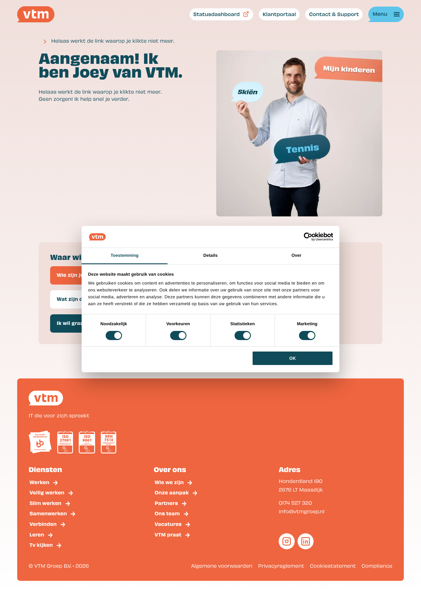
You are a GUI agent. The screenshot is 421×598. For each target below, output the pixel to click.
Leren (36, 534)
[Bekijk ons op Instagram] (287, 541)
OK (292, 358)
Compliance (377, 566)
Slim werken (45, 503)
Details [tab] (210, 255)
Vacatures (168, 523)
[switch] (178, 335)
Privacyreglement (281, 566)
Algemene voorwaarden (221, 566)
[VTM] (35, 14)
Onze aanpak (172, 492)
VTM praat (168, 534)
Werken (39, 482)
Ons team (167, 513)
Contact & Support (334, 14)
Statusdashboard (216, 14)
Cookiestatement (333, 566)
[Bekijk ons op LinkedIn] (306, 541)
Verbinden (43, 523)
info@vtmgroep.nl (301, 511)
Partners (166, 503)
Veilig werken (46, 492)
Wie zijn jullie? (76, 274)
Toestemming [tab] (125, 255)
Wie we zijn (169, 482)
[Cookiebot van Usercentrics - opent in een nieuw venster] (308, 236)
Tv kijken (41, 544)
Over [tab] (297, 255)
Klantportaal (279, 14)
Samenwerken (48, 513)
